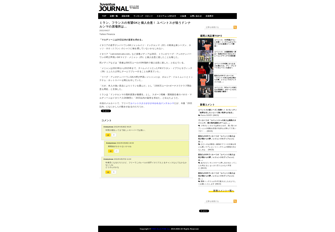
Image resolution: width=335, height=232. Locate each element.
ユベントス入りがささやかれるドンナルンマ (152, 103)
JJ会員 (183, 16)
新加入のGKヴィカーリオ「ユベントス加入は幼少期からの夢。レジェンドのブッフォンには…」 (225, 79)
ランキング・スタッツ (143, 16)
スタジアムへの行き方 (166, 16)
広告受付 (209, 16)
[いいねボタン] (108, 135)
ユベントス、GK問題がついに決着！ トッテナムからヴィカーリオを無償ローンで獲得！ (225, 43)
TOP (104, 16)
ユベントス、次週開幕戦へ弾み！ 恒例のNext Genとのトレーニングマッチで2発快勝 (225, 54)
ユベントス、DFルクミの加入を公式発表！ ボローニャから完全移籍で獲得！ (225, 89)
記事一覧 (114, 16)
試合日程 (126, 16)
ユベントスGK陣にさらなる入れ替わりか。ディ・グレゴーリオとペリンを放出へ (225, 66)
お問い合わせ (196, 16)
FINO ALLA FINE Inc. (160, 229)
